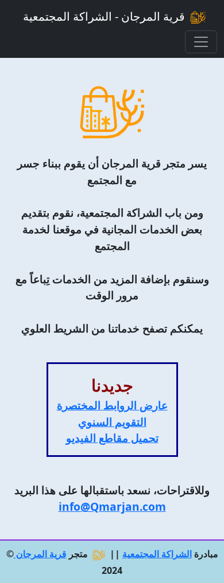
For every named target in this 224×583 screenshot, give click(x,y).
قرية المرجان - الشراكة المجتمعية (105, 16)
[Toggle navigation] (201, 41)
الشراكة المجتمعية (157, 553)
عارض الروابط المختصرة (112, 405)
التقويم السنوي (112, 421)
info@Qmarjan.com (112, 506)
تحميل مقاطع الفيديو (112, 437)
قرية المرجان (40, 553)
